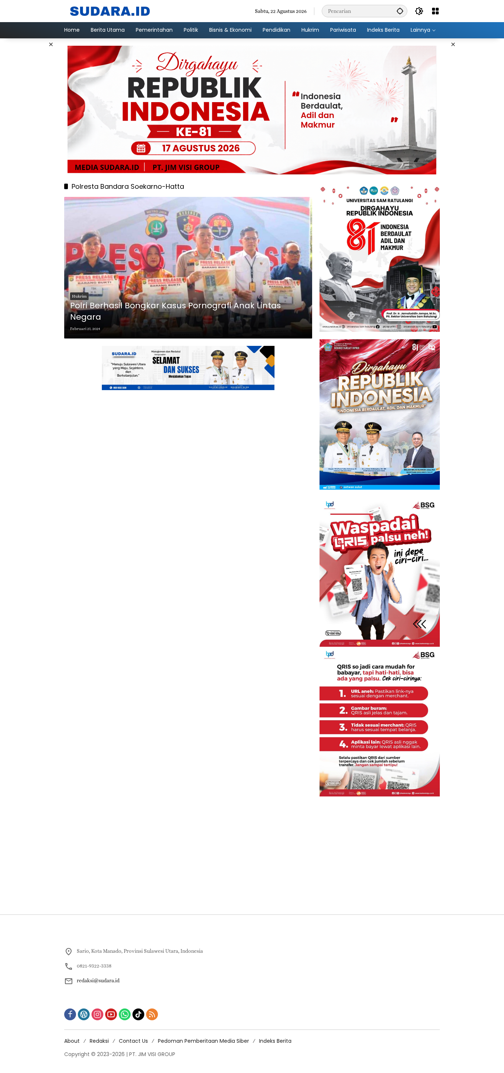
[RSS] (152, 1014)
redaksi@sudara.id (98, 980)
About (72, 1041)
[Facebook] (70, 1014)
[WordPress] (84, 1014)
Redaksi (99, 1041)
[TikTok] (138, 1014)
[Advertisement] (476, 149)
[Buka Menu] (435, 11)
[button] (400, 11)
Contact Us (133, 1041)
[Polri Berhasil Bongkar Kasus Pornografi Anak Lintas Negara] (188, 267)
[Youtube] (111, 1014)
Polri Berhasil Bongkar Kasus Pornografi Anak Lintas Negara (175, 311)
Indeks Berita (275, 1041)
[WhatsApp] (125, 1014)
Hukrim (79, 296)
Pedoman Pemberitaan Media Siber (203, 1041)
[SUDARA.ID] (110, 10)
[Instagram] (97, 1014)
